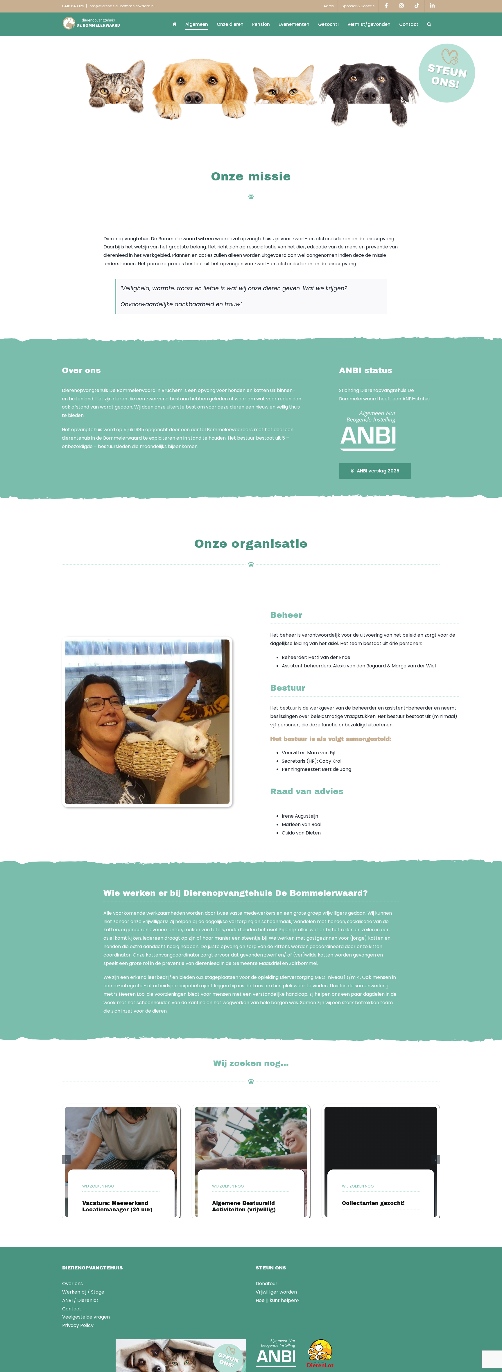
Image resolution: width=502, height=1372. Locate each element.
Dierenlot (87, 1300)
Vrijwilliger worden (276, 1292)
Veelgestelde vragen (86, 1317)
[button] (429, 24)
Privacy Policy (78, 1325)
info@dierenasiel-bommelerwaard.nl (122, 5)
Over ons (72, 1283)
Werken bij (74, 1292)
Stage (97, 1292)
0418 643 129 (73, 5)
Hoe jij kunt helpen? (278, 1300)
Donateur (266, 1283)
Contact (71, 1308)
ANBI (67, 1300)
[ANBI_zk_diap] (368, 413)
